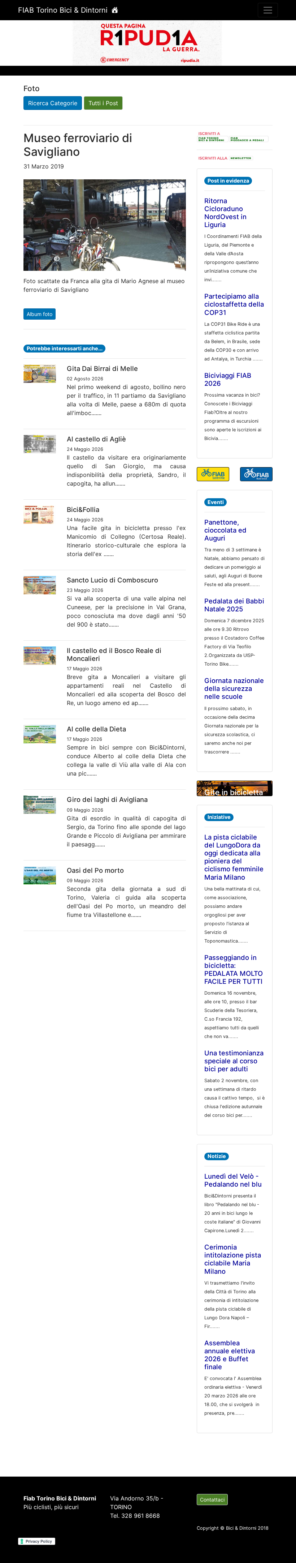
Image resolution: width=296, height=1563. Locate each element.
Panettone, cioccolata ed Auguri (225, 530)
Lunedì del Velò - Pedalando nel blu (233, 1180)
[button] (22, 43)
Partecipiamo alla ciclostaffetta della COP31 (234, 304)
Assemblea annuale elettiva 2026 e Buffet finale (229, 1355)
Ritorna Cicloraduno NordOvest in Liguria (225, 213)
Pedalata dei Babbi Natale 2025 (234, 605)
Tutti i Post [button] (103, 103)
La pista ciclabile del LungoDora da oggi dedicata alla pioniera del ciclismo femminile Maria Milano (234, 857)
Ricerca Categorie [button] (52, 103)
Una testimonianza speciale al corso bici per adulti (234, 1061)
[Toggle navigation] (268, 10)
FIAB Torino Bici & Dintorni (64, 10)
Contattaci (212, 1499)
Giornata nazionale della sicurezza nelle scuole (234, 688)
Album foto (39, 314)
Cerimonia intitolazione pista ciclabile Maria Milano (232, 1259)
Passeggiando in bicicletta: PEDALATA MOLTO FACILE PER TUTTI (233, 969)
